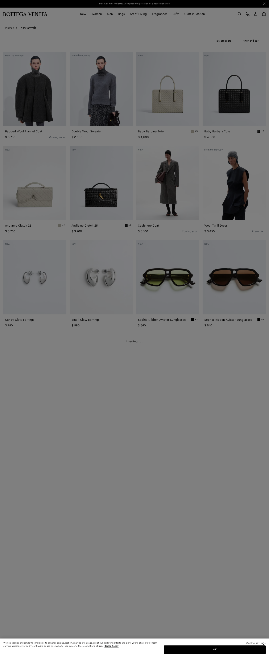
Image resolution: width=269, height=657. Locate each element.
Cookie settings (256, 643)
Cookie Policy (111, 646)
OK (215, 649)
